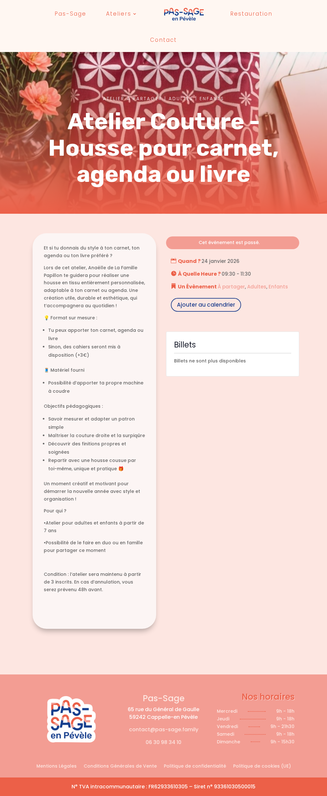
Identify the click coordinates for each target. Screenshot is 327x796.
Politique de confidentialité (195, 766)
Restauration (251, 14)
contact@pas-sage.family (163, 729)
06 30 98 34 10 (163, 742)
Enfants (278, 286)
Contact (163, 40)
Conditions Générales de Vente (120, 766)
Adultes (256, 286)
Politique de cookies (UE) (262, 766)
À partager (231, 286)
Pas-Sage (70, 14)
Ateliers (118, 14)
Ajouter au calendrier (206, 305)
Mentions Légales (56, 766)
